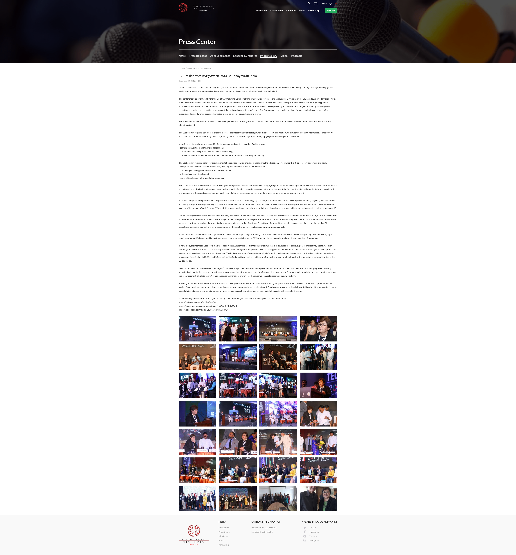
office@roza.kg (265, 532)
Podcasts (296, 55)
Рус (330, 3)
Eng (335, 3)
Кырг (324, 3)
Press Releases (198, 55)
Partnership (314, 10)
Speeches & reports (245, 55)
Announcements (220, 55)
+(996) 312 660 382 (267, 527)
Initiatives (291, 10)
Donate (331, 10)
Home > (182, 68)
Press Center (276, 10)
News (182, 55)
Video (284, 55)
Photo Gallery (268, 55)
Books (301, 10)
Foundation (261, 10)
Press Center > (192, 68)
